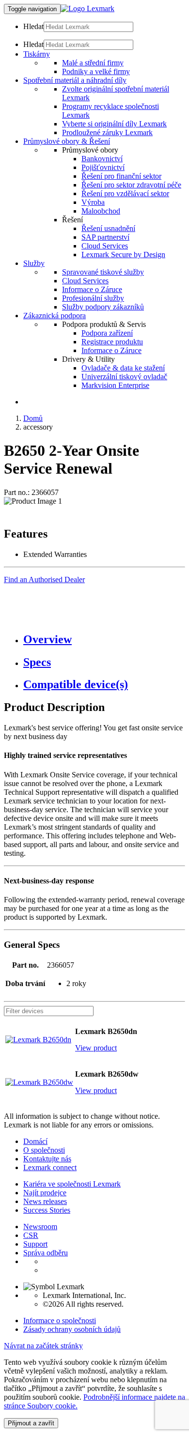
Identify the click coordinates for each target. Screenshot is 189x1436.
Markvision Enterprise (115, 385)
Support (35, 1244)
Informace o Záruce (92, 289)
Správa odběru (45, 1253)
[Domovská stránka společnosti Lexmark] (87, 8)
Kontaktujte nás (47, 1159)
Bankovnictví (102, 158)
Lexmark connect (50, 1167)
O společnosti (44, 1150)
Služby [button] (34, 263)
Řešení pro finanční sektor (121, 176)
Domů (33, 418)
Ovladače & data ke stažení (123, 368)
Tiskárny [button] (36, 54)
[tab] (104, 639)
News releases (45, 1201)
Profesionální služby (93, 298)
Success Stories (46, 1210)
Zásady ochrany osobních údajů (72, 1329)
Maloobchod (100, 211)
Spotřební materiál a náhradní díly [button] (74, 80)
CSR (30, 1235)
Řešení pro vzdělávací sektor (125, 193)
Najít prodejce (44, 1193)
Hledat (33, 26)
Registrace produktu (112, 342)
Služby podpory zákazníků (103, 307)
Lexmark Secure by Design (123, 254)
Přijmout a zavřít (31, 1423)
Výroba (93, 202)
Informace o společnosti (59, 1320)
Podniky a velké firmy (96, 71)
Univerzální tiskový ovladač (124, 376)
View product (96, 1048)
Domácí (35, 1141)
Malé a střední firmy (93, 63)
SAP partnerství (105, 237)
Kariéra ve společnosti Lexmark (72, 1184)
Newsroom (40, 1226)
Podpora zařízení (107, 333)
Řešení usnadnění (108, 228)
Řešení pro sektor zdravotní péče (131, 185)
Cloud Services (104, 246)
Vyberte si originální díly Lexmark (114, 124)
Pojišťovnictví (103, 167)
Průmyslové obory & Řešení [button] (66, 141)
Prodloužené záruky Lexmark (107, 132)
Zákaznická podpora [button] (54, 315)
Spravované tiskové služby (103, 272)
